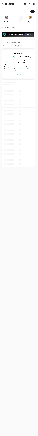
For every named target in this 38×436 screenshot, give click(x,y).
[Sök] (29, 4)
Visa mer (18, 74)
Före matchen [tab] (6, 27)
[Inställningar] (34, 4)
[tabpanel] (18, 87)
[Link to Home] (8, 4)
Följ (32, 11)
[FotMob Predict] (18, 34)
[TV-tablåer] (25, 4)
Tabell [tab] (13, 27)
